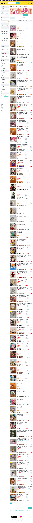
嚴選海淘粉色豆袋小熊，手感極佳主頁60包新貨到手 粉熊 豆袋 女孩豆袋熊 (20, 65)
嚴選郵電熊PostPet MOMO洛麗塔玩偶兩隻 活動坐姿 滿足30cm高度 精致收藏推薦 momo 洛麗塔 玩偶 (20, 33)
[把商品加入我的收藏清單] (21, 30)
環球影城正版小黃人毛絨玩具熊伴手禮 (22, 41)
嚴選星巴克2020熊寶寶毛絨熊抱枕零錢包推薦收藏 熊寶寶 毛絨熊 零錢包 (21, 224)
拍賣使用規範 (18, 520)
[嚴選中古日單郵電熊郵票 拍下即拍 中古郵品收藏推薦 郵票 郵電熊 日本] (13, 322)
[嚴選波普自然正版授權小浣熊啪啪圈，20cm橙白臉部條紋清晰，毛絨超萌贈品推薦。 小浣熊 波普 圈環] (13, 433)
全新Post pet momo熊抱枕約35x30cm (20, 137)
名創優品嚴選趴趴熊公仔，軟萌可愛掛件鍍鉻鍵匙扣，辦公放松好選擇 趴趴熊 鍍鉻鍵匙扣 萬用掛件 (20, 415)
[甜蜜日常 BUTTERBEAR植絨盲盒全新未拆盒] (13, 282)
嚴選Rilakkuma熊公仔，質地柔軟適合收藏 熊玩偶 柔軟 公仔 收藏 (20, 495)
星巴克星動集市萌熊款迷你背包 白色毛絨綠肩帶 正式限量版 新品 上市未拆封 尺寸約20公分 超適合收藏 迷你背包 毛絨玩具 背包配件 (20, 208)
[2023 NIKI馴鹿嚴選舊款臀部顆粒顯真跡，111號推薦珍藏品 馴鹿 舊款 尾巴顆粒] (13, 147)
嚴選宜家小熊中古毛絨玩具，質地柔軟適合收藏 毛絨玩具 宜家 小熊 (21, 296)
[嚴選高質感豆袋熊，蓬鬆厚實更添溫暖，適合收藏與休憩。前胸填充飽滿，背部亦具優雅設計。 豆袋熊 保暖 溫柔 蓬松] (13, 274)
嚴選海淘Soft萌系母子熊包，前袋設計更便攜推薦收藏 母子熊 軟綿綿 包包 (22, 89)
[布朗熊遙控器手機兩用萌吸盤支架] (13, 481)
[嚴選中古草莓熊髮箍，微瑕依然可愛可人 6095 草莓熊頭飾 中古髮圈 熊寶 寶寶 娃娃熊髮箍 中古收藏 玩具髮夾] (13, 425)
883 (26, 138)
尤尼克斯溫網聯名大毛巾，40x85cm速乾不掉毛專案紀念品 (22, 161)
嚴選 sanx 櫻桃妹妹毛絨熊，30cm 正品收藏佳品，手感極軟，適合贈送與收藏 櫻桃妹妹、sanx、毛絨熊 (21, 463)
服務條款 (11, 520)
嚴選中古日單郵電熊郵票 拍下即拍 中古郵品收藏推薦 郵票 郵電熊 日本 (20, 320)
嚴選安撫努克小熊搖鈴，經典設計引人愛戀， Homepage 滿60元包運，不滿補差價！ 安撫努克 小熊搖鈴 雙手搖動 (21, 367)
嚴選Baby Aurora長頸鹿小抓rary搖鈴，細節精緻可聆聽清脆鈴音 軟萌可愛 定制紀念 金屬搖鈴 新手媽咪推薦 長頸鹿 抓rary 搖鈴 (20, 97)
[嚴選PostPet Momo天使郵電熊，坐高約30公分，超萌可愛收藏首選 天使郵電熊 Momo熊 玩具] (13, 250)
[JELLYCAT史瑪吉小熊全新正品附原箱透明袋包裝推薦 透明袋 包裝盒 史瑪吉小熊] (13, 409)
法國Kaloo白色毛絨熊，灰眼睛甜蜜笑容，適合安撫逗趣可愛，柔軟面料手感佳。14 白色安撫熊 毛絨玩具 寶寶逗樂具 (22, 81)
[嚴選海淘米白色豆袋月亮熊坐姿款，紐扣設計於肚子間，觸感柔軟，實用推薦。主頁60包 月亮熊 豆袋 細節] (13, 131)
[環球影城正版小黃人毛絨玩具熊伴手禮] (13, 43)
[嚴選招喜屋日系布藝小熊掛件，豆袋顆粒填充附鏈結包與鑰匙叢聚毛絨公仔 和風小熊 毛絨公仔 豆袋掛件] (13, 354)
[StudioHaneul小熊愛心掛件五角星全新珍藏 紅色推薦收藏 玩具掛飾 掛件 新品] (13, 449)
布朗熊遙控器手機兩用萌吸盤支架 (22, 478)
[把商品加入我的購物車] (23, 30)
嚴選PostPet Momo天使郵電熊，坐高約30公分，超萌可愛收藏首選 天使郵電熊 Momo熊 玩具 (20, 248)
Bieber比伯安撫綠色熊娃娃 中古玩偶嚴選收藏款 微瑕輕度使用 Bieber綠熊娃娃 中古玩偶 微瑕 (22, 487)
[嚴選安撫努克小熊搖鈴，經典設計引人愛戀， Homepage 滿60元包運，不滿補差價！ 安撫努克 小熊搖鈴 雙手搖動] (13, 370)
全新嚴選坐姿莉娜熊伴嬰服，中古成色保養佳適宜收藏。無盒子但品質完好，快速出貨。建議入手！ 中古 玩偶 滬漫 (22, 328)
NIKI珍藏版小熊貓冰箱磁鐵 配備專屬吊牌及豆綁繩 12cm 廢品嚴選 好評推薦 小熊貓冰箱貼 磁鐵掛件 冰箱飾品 (22, 264)
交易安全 (21, 520)
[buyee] (5, 21)
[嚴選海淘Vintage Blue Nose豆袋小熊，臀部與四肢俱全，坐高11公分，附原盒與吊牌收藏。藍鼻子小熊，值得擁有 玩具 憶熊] (13, 107)
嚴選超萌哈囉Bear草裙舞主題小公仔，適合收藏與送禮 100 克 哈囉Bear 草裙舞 (21, 391)
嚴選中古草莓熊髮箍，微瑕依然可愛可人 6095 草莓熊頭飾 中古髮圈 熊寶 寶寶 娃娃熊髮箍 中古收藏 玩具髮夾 (20, 423)
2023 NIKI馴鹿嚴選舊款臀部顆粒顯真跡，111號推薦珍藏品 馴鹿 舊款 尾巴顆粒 (22, 145)
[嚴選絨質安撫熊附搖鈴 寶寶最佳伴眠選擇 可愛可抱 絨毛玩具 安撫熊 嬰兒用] (13, 203)
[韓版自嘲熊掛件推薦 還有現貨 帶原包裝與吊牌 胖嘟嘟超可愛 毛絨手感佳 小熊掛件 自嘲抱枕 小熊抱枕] (13, 306)
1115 (31, 186)
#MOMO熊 (28, 440)
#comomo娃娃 (21, 440)
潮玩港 (26, 152)
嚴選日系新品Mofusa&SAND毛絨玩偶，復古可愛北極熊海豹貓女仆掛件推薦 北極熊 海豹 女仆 (20, 153)
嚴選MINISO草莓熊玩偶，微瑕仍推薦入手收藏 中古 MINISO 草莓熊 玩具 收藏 (22, 256)
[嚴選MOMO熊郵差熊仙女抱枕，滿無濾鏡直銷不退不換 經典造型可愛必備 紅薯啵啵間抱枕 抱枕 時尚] (13, 401)
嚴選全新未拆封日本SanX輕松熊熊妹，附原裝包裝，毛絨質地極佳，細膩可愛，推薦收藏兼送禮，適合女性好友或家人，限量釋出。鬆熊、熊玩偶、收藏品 (20, 312)
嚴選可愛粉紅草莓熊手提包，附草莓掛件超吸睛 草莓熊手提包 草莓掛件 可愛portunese (21, 121)
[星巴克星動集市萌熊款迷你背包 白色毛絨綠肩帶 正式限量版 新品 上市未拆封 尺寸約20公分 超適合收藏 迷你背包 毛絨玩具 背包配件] (13, 211)
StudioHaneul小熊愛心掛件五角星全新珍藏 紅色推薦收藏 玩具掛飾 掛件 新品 (22, 447)
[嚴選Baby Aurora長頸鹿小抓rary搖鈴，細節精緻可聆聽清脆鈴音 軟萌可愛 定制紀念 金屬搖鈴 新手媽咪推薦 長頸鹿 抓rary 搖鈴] (13, 99)
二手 (29, 17)
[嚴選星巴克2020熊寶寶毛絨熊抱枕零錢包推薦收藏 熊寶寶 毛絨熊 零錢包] (13, 226)
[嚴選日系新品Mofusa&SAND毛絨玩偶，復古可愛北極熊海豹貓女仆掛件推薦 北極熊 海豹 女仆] (13, 155)
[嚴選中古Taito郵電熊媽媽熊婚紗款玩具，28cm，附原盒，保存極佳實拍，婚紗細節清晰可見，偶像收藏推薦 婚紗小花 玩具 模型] (13, 473)
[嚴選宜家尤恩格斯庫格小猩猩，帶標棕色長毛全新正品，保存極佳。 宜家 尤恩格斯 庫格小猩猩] (13, 386)
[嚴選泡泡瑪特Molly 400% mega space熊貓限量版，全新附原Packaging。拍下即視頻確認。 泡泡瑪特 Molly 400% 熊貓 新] (13, 195)
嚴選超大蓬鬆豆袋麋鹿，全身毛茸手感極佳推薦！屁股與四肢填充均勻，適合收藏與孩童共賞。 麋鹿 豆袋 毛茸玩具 (22, 57)
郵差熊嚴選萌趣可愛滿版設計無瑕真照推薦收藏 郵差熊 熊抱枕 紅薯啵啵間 (20, 336)
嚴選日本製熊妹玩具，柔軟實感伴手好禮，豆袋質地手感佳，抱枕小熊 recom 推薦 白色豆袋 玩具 (22, 113)
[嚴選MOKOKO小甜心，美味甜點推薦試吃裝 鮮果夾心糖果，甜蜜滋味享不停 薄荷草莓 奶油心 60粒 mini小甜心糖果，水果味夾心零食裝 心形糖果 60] (13, 378)
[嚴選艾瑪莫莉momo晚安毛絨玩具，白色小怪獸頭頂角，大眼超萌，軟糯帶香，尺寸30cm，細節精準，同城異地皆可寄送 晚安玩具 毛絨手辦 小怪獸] (13, 218)
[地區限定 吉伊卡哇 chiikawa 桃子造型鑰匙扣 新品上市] (13, 75)
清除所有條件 (6, 97)
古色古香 (26, 406)
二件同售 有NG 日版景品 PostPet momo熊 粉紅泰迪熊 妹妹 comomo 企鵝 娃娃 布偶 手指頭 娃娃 (23, 439)
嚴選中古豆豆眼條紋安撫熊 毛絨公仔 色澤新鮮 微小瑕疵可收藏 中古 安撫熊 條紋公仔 (20, 359)
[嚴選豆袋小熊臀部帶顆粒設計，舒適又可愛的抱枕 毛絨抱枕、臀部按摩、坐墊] (13, 290)
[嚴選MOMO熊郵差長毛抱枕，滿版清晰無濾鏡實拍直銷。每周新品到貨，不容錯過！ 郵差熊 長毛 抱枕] (13, 346)
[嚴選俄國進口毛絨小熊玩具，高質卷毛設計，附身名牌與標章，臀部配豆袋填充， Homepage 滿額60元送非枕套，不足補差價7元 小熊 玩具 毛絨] (13, 179)
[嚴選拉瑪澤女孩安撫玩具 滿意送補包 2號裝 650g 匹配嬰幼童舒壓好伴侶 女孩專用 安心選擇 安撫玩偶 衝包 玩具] (13, 242)
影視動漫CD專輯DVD (27, 359)
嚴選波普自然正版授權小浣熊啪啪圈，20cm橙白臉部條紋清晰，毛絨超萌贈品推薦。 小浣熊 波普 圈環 (22, 431)
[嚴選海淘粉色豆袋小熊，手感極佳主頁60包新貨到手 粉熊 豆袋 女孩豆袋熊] (13, 67)
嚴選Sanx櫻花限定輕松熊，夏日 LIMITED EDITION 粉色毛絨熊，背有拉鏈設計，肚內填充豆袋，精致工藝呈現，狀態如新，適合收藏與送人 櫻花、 (21, 455)
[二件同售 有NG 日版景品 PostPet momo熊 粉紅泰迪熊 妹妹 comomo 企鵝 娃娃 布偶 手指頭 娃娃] (13, 441)
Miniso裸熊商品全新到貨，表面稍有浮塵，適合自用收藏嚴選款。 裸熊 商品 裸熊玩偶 (21, 49)
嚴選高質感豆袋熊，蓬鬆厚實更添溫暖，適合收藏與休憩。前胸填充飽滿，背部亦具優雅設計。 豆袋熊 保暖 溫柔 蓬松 (22, 272)
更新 (22, 519)
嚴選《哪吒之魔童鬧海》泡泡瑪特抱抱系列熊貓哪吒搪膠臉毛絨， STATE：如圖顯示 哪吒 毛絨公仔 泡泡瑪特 (21, 168)
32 (27, 313)
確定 (6, 14)
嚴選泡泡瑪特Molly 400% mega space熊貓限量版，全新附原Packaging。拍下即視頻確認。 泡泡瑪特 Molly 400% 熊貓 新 (20, 192)
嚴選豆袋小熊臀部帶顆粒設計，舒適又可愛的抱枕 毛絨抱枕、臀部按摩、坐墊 (22, 288)
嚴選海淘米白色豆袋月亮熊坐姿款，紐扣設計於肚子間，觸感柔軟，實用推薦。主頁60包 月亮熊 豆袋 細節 (20, 129)
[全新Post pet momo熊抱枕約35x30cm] (13, 139)
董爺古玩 (26, 231)
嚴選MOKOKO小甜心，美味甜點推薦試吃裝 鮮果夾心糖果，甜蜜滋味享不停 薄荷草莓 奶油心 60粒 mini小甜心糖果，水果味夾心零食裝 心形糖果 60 (20, 375)
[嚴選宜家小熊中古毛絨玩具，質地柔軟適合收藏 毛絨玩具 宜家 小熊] (13, 298)
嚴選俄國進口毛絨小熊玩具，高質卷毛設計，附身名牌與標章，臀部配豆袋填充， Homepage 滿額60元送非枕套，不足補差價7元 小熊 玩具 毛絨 (21, 176)
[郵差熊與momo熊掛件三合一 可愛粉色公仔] (13, 28)
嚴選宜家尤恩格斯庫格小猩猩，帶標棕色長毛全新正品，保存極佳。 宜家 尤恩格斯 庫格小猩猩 (20, 383)
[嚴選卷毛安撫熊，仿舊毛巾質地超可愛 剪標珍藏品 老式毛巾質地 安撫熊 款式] (13, 234)
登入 (22, 3)
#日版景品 (23, 440)
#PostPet (18, 440)
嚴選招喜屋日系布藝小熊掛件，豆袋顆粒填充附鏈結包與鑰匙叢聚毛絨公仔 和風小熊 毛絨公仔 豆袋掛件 (21, 351)
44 (26, 194)
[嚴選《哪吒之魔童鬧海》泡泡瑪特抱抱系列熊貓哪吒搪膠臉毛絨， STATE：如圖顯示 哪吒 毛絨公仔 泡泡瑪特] (13, 171)
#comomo (25, 440)
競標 (24, 17)
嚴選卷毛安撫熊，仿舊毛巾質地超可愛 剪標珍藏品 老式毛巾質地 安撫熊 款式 (20, 232)
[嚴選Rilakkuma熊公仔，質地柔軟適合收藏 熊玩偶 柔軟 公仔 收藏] (13, 497)
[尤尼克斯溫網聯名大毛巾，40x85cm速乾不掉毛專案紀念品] (13, 163)
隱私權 (14, 520)
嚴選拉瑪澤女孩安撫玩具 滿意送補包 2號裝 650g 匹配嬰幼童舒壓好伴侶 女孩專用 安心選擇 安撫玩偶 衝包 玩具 (21, 240)
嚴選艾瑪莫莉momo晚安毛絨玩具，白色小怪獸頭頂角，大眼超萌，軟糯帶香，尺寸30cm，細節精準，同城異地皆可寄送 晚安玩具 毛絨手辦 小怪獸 (22, 216)
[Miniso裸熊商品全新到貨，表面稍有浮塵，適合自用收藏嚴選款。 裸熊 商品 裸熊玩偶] (13, 51)
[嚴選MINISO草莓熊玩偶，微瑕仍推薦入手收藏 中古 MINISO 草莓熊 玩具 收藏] (13, 258)
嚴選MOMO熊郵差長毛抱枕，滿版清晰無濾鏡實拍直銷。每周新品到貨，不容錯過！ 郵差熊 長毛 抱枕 (20, 343)
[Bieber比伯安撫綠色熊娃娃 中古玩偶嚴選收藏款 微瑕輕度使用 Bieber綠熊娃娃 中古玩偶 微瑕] (13, 489)
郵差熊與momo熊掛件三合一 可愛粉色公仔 (20, 25)
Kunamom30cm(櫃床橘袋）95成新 (22, 184)
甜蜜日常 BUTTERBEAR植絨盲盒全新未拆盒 (20, 280)
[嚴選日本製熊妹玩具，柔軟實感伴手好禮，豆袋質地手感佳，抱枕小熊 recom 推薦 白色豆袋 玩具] (13, 115)
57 (27, 98)
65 (26, 35)
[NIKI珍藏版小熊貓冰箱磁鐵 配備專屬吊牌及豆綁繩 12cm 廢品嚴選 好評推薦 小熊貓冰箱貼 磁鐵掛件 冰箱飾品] (13, 266)
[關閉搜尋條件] (11, 3)
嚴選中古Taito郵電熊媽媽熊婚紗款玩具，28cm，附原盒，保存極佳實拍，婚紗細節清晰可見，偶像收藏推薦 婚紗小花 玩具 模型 (22, 471)
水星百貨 (26, 422)
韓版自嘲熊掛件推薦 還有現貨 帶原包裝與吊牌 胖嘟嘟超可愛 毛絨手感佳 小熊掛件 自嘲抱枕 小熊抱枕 (21, 304)
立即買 (18, 17)
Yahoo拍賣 (4, 3)
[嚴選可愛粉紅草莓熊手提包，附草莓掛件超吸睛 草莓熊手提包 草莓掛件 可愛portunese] (13, 123)
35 (31, 82)
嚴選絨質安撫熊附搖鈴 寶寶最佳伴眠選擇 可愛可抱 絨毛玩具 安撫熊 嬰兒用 (22, 200)
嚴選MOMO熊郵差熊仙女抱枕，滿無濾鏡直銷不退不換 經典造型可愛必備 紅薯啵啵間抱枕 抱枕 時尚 (20, 399)
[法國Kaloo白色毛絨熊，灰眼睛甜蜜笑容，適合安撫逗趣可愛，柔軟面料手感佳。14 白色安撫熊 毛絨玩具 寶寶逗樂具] (13, 83)
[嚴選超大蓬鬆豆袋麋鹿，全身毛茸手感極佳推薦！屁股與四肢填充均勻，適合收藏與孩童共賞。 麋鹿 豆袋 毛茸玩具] (13, 59)
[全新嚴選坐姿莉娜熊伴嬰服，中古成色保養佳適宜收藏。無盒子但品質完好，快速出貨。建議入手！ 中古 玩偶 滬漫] (13, 330)
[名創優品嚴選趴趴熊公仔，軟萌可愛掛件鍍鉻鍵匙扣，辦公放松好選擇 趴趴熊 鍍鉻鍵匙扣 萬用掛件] (13, 417)
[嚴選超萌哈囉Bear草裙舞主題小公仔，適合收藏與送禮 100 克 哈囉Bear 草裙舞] (13, 393)
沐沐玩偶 (26, 72)
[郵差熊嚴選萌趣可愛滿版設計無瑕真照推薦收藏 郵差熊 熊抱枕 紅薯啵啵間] (13, 338)
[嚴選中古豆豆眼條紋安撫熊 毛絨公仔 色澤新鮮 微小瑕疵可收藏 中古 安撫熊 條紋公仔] (13, 362)
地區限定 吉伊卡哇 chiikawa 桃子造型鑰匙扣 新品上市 (20, 73)
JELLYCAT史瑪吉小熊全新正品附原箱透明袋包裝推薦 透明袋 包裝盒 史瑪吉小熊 (20, 407)
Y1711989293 (27, 136)
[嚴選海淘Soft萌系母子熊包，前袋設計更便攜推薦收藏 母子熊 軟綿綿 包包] (13, 91)
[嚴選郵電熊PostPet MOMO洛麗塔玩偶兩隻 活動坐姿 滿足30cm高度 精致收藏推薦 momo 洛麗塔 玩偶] (13, 36)
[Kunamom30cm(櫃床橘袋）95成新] (13, 187)
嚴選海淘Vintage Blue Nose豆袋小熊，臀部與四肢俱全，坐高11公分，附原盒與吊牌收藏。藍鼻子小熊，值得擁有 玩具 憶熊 (22, 105)
